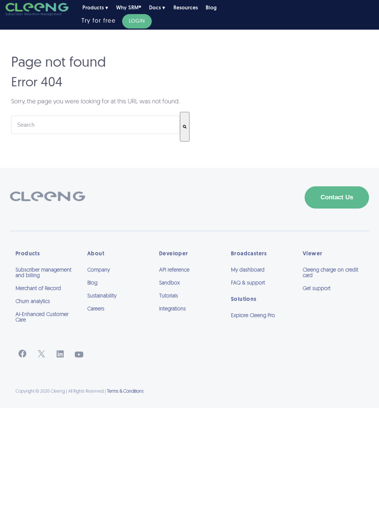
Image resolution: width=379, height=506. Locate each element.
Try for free (98, 21)
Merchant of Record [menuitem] (38, 289)
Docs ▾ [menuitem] (157, 8)
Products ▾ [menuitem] (95, 8)
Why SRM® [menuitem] (128, 8)
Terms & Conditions (125, 391)
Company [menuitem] (98, 270)
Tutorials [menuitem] (168, 296)
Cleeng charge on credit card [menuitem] (330, 273)
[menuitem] (261, 326)
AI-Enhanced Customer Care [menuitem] (42, 317)
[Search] (185, 127)
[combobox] (95, 125)
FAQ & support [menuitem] (248, 283)
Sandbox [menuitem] (169, 283)
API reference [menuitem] (174, 270)
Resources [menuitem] (186, 8)
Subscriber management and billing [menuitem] (43, 273)
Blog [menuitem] (211, 8)
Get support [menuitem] (317, 289)
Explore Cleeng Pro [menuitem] (253, 316)
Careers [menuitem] (95, 309)
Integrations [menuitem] (172, 309)
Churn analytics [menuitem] (33, 301)
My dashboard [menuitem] (248, 270)
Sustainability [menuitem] (102, 296)
